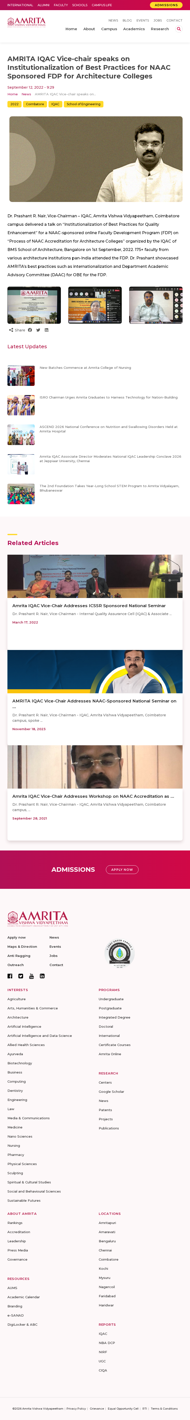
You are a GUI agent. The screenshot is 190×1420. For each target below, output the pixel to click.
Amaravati (107, 1232)
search (179, 29)
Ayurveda (15, 1054)
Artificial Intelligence (24, 1026)
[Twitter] (20, 975)
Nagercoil (107, 1287)
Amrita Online (110, 1054)
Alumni (43, 5)
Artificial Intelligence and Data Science (39, 1036)
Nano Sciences (19, 1136)
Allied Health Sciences (26, 1045)
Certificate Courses (115, 1045)
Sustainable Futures (24, 1200)
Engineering (17, 1100)
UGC (102, 1361)
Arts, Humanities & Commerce (32, 1008)
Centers (105, 1082)
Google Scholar (111, 1092)
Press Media (17, 1250)
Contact (174, 20)
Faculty (61, 5)
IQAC (55, 104)
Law (10, 1109)
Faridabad (107, 1296)
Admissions (166, 5)
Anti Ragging (18, 956)
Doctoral (106, 1026)
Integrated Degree (114, 1017)
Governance (17, 1259)
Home (12, 94)
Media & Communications (28, 1118)
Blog (127, 20)
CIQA (103, 1370)
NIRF (103, 1352)
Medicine (15, 1127)
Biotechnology (19, 1063)
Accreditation (18, 1232)
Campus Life (102, 5)
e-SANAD (15, 1315)
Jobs (158, 20)
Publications (109, 1128)
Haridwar (106, 1305)
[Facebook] (9, 975)
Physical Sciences (22, 1164)
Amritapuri (107, 1223)
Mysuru (104, 1278)
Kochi (103, 1269)
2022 (14, 104)
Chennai (105, 1250)
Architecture (17, 1017)
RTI (144, 1408)
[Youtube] (31, 976)
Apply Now (122, 870)
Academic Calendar (23, 1297)
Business (14, 1072)
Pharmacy (15, 1155)
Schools (79, 5)
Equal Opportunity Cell (123, 1408)
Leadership (16, 1241)
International (20, 5)
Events (143, 20)
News (113, 20)
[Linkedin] (42, 975)
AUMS (12, 1288)
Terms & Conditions (164, 1408)
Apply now (16, 937)
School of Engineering (83, 104)
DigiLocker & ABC (22, 1324)
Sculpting (15, 1173)
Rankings (15, 1223)
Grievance (97, 1408)
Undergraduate (111, 999)
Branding (14, 1306)
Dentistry (15, 1091)
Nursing (13, 1145)
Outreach (15, 965)
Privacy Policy (76, 1408)
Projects (106, 1119)
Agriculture (16, 999)
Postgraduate (110, 1008)
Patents (105, 1110)
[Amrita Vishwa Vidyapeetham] (26, 22)
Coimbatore (35, 104)
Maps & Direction (22, 946)
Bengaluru (107, 1241)
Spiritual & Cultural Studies (29, 1182)
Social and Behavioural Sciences (34, 1191)
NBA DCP (107, 1343)
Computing (16, 1081)
